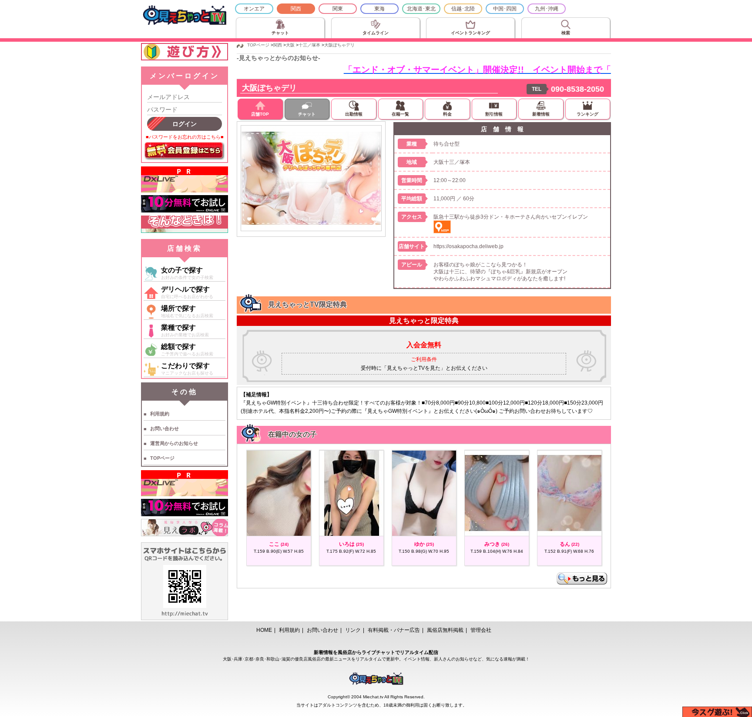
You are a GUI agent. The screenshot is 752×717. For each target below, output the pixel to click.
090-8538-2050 (577, 89)
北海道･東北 (421, 9)
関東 (337, 9)
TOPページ (162, 458)
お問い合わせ (164, 428)
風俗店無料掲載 (445, 630)
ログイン (184, 123)
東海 (379, 9)
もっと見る (582, 578)
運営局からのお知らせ (174, 443)
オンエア (254, 9)
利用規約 (159, 413)
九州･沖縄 (546, 9)
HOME (264, 630)
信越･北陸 (463, 9)
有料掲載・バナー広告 (394, 630)
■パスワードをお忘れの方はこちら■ (185, 136)
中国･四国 (505, 9)
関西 (296, 9)
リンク (353, 630)
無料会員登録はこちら (184, 151)
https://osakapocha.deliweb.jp (468, 246)
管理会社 (480, 630)
